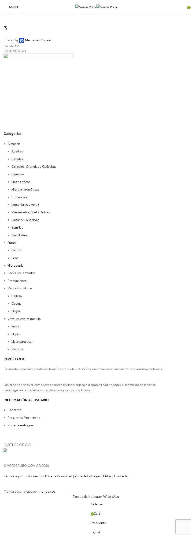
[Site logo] (85, 7)
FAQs (107, 476)
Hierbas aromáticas (25, 189)
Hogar (15, 311)
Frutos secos (20, 182)
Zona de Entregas (88, 476)
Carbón (16, 250)
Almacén (13, 144)
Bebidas (17, 159)
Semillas (17, 227)
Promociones (17, 281)
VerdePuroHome (19, 288)
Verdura (17, 349)
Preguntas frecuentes (23, 418)
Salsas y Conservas (25, 220)
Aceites (17, 151)
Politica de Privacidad (57, 476)
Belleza (16, 296)
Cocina (16, 303)
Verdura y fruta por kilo (24, 319)
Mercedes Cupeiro (38, 40)
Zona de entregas (20, 425)
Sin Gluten (19, 235)
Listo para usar (22, 341)
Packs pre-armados (21, 273)
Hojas (15, 334)
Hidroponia (15, 265)
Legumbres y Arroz (25, 204)
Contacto (14, 410)
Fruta (15, 326)
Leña (14, 258)
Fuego (12, 243)
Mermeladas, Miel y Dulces (30, 212)
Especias (17, 174)
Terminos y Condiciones (21, 476)
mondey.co (47, 491)
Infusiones (19, 197)
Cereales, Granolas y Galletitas (33, 166)
